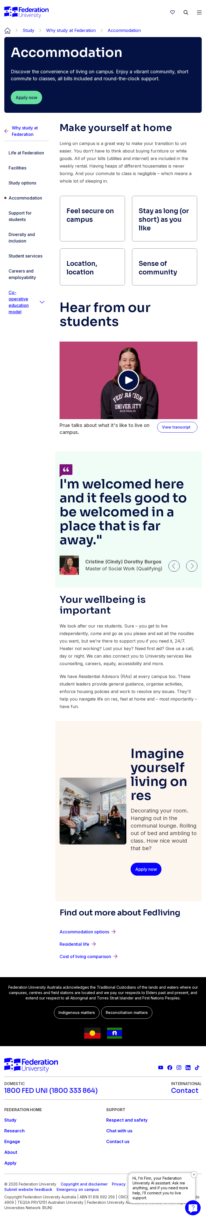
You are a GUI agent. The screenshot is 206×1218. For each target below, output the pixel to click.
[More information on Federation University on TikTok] (197, 1067)
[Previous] (174, 566)
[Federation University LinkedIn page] (188, 1067)
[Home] (26, 12)
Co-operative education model (19, 302)
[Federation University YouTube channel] (160, 1067)
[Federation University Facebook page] (169, 1067)
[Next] (191, 566)
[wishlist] (172, 12)
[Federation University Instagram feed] (178, 1067)
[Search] (185, 12)
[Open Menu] (199, 12)
